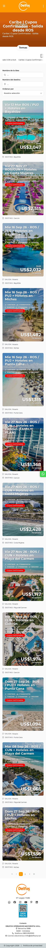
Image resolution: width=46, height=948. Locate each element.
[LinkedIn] (36, 902)
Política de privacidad (32, 945)
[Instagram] (20, 902)
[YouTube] (25, 902)
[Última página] (34, 874)
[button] (23, 93)
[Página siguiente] (30, 874)
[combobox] (23, 84)
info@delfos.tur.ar (33, 936)
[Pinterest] (31, 902)
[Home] (9, 902)
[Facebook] (14, 902)
